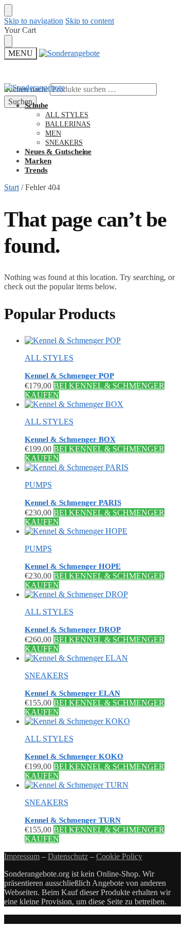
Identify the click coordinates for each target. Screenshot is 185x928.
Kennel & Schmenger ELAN (72, 693)
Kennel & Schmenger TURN (73, 820)
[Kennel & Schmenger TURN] (103, 785)
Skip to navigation (33, 20)
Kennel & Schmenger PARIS (73, 502)
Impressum (22, 856)
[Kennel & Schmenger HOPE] (103, 531)
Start (11, 187)
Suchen (20, 101)
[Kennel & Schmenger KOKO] (103, 721)
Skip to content (89, 20)
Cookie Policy (119, 856)
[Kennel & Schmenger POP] (103, 340)
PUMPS (38, 484)
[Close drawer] (8, 41)
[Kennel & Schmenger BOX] (103, 404)
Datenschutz (68, 856)
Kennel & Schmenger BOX (70, 439)
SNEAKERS (46, 675)
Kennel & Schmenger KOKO (74, 756)
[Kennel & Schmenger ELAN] (103, 658)
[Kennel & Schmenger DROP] (103, 594)
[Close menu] (8, 10)
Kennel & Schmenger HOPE (73, 566)
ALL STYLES (49, 358)
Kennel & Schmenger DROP (73, 629)
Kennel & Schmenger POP (69, 376)
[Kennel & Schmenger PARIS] (103, 467)
